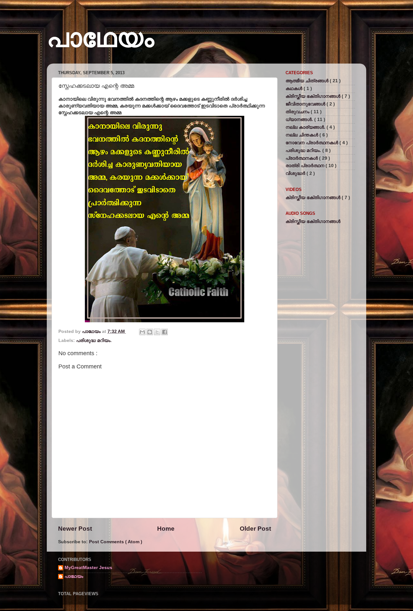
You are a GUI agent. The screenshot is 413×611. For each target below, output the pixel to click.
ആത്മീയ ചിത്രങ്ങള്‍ (308, 80)
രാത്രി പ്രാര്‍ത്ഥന (306, 165)
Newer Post (75, 528)
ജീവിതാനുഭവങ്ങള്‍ (306, 104)
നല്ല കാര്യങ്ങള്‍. (306, 127)
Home (166, 528)
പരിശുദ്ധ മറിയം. (94, 340)
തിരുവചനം (298, 111)
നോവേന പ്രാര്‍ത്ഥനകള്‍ (312, 142)
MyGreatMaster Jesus (88, 567)
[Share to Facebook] (164, 332)
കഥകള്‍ (295, 88)
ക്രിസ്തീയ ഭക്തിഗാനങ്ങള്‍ (314, 96)
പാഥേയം (100, 38)
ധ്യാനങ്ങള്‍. (300, 119)
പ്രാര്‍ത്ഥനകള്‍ (302, 158)
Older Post (255, 528)
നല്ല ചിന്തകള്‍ (302, 135)
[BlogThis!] (149, 332)
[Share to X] (157, 332)
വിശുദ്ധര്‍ (296, 173)
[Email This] (142, 332)
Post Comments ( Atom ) (115, 541)
